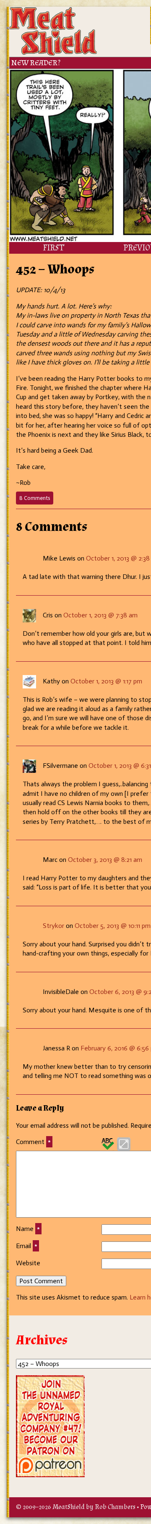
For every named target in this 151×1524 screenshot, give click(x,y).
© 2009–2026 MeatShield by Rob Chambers (75, 1507)
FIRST (53, 247)
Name (28, 1229)
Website (28, 1263)
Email (26, 1246)
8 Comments (36, 499)
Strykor (53, 926)
